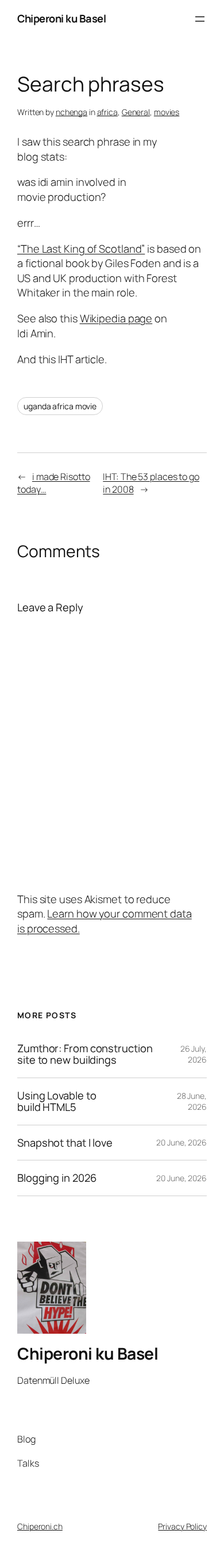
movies (166, 111)
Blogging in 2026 (56, 1178)
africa (107, 111)
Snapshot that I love (65, 1143)
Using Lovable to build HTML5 (56, 1101)
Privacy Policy (182, 1526)
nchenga (71, 111)
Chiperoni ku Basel (61, 18)
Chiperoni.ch (40, 1526)
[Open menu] (200, 19)
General (136, 111)
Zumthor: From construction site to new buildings (84, 1054)
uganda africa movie (60, 406)
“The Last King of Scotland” (81, 249)
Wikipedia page (116, 318)
